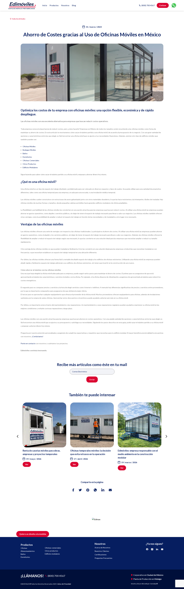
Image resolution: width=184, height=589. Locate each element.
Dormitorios (27, 157)
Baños (25, 153)
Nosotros (65, 5)
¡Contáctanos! (37, 336)
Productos (54, 5)
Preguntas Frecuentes (103, 558)
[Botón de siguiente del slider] (166, 436)
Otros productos (51, 551)
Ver (26, 464)
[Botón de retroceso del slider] (18, 436)
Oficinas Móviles (29, 146)
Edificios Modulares (30, 167)
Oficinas (24, 548)
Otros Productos (29, 164)
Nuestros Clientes (102, 551)
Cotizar (162, 5)
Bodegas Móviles (29, 150)
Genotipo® (154, 584)
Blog (74, 5)
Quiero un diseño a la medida (32, 534)
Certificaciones (101, 555)
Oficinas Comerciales (31, 160)
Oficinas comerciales (53, 548)
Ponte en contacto (28, 343)
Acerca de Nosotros (102, 547)
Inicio (44, 5)
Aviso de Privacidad (64, 584)
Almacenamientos (28, 551)
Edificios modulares (52, 554)
